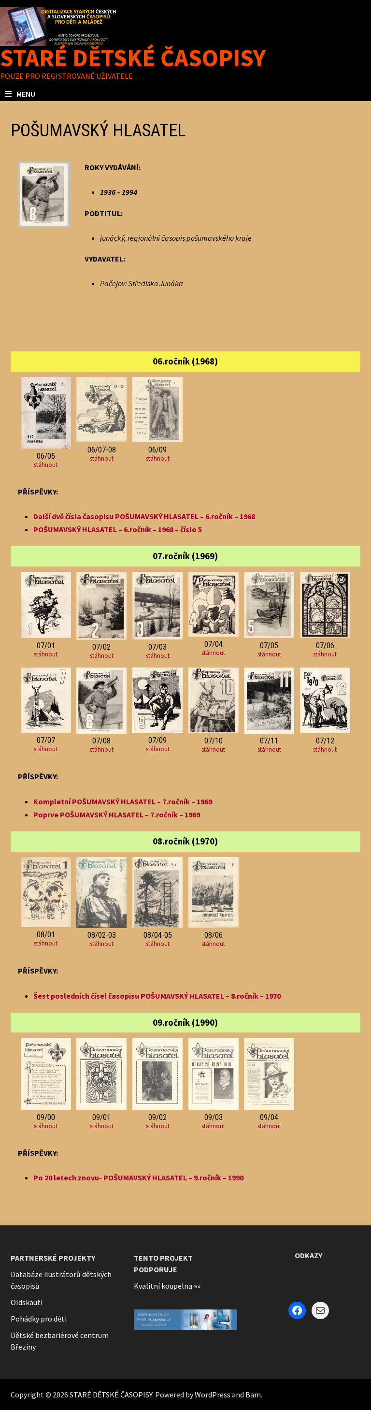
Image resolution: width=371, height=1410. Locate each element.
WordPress (212, 1394)
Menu (25, 94)
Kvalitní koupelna (163, 1286)
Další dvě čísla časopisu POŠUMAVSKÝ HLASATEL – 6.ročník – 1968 (144, 516)
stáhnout (45, 465)
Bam (253, 1394)
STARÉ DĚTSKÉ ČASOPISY (133, 58)
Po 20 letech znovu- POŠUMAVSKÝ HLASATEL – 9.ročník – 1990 (138, 1177)
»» (197, 1286)
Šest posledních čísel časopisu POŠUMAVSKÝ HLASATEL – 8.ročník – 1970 (157, 996)
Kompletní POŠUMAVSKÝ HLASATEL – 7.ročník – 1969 (122, 801)
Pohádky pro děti (39, 1318)
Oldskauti (27, 1302)
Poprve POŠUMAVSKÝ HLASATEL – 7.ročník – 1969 (116, 814)
